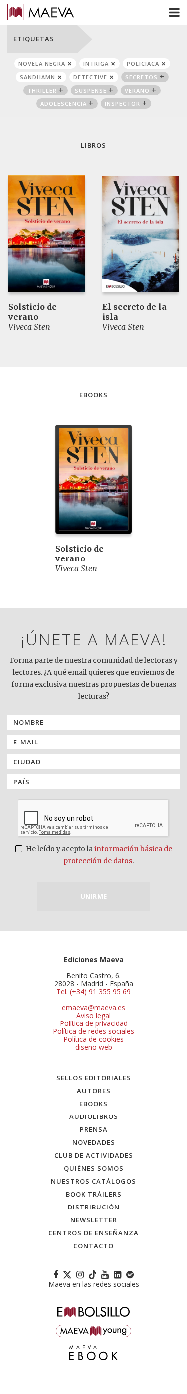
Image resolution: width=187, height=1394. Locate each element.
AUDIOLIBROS (93, 1116)
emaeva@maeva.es (93, 1007)
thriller (42, 90)
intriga (96, 63)
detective (90, 77)
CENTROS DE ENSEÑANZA (93, 1232)
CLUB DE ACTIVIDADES (93, 1155)
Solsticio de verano (32, 312)
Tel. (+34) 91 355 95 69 (93, 992)
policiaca (143, 63)
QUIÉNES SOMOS (94, 1168)
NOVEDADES (93, 1142)
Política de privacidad (94, 1023)
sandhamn (37, 77)
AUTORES (94, 1090)
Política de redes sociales (93, 1031)
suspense (91, 90)
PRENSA (94, 1129)
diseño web (93, 1047)
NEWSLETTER (93, 1219)
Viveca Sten (29, 327)
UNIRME (93, 896)
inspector (122, 103)
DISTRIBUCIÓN (94, 1207)
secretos (141, 77)
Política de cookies (93, 1039)
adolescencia (63, 103)
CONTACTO (93, 1245)
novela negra (41, 63)
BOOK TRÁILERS (94, 1194)
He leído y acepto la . (98, 854)
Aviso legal (93, 1015)
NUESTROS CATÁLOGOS (93, 1181)
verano (137, 90)
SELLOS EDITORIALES (93, 1077)
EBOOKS (93, 1103)
